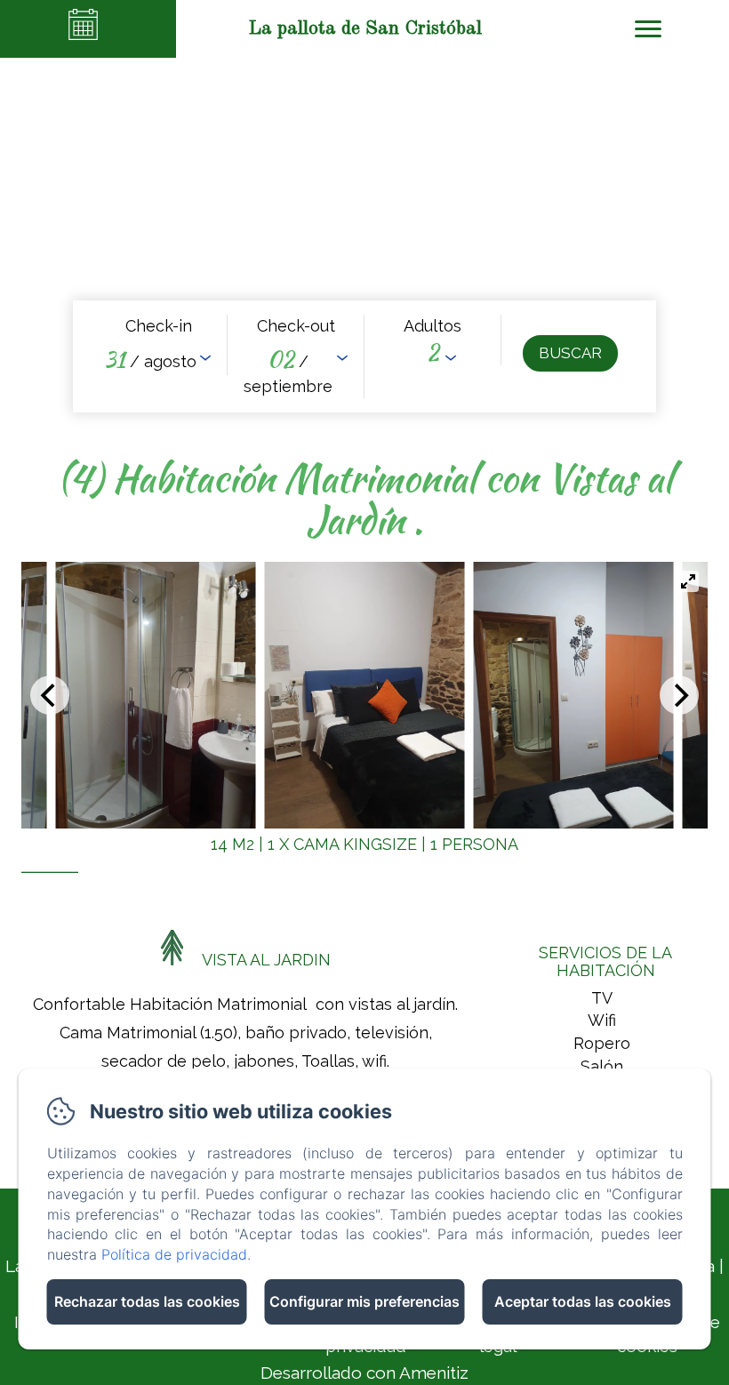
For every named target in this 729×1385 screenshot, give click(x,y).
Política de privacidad (174, 1254)
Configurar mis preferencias (364, 1301)
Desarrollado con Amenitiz (364, 1372)
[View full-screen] (688, 581)
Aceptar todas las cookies (582, 1301)
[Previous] (49, 695)
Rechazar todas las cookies (147, 1301)
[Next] (679, 695)
